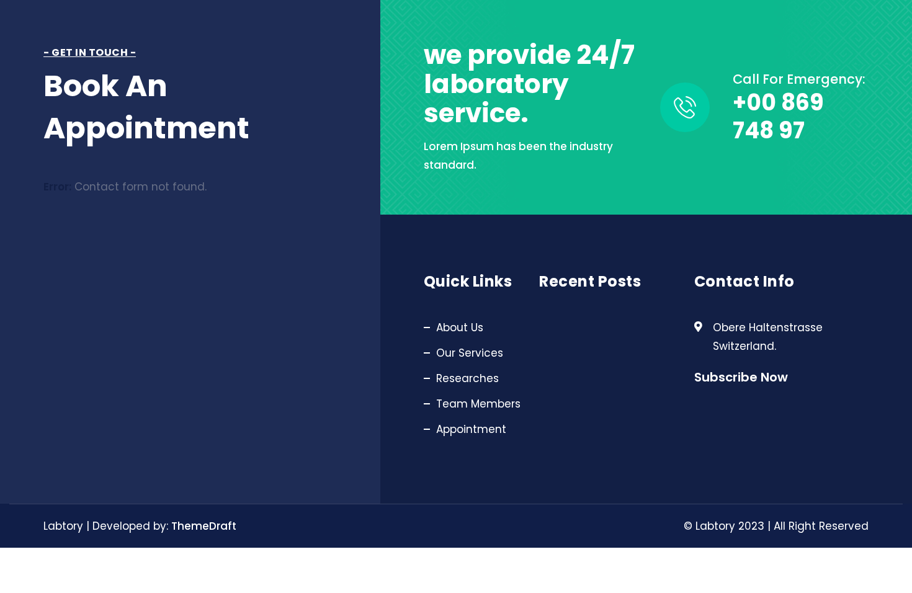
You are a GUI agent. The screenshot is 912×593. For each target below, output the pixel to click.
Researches (467, 378)
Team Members (478, 403)
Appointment (471, 429)
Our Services (469, 353)
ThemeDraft (203, 526)
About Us (459, 327)
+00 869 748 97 (778, 117)
